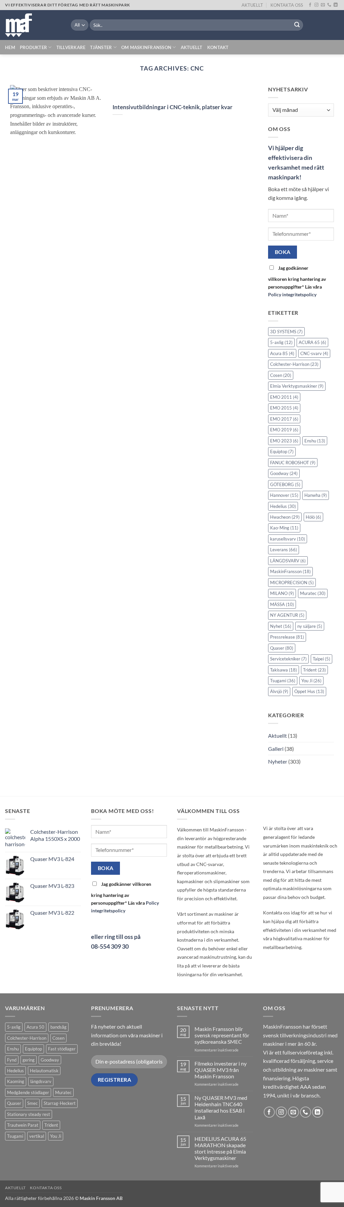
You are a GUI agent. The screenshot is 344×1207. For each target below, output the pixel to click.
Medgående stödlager (28, 1092)
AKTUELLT (252, 5)
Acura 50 (35, 1027)
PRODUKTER (33, 47)
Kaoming (15, 1081)
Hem (10, 47)
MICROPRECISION (292, 582)
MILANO (282, 593)
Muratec (313, 593)
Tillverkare (71, 47)
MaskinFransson (290, 571)
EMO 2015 (284, 408)
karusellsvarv (287, 539)
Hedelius (283, 506)
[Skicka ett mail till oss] (323, 5)
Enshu (314, 440)
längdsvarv (40, 1081)
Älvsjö (279, 691)
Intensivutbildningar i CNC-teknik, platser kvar (172, 107)
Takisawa (283, 670)
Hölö (313, 517)
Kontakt (218, 47)
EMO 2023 (284, 440)
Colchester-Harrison (294, 364)
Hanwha (315, 495)
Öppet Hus (309, 691)
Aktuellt (192, 47)
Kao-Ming (284, 528)
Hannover (284, 495)
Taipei (321, 658)
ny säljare (309, 626)
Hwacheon (285, 517)
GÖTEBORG (285, 484)
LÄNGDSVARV (288, 560)
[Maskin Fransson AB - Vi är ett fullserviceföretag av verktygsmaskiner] (33, 25)
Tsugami (282, 680)
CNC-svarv (314, 353)
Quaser (281, 648)
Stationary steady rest (28, 1114)
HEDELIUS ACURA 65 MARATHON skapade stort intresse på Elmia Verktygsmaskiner (220, 1148)
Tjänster (101, 47)
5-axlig (281, 342)
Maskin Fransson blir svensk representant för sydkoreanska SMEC (222, 1035)
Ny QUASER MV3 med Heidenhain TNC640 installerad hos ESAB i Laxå (221, 1107)
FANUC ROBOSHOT (292, 462)
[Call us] (329, 5)
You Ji (311, 680)
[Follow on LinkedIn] (336, 5)
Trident (314, 670)
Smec (32, 1103)
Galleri (276, 748)
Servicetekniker (288, 658)
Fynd (11, 1060)
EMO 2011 (284, 397)
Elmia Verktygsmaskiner (297, 386)
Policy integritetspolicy (292, 294)
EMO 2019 (284, 429)
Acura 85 (282, 353)
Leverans (283, 550)
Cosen (280, 375)
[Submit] (297, 25)
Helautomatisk (44, 1070)
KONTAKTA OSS (286, 5)
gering (29, 1060)
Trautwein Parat (22, 1125)
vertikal (36, 1136)
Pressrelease (287, 637)
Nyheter (277, 762)
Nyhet (280, 626)
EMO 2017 (284, 419)
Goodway (284, 473)
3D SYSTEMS (286, 331)
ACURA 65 (312, 342)
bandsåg (58, 1027)
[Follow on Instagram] (316, 5)
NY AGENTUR (287, 615)
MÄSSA (282, 604)
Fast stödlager (62, 1048)
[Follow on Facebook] (310, 5)
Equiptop (282, 451)
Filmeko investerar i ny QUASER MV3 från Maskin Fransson (221, 1069)
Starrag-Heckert (60, 1103)
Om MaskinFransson (146, 47)
